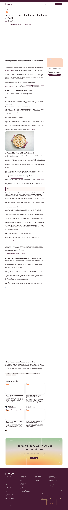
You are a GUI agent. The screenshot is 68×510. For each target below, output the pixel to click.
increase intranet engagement (17, 178)
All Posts (8, 9)
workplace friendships (39, 216)
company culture (8, 373)
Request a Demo (59, 4)
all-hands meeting (31, 129)
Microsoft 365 (14, 110)
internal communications (36, 373)
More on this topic (55, 21)
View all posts (61, 21)
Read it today (54, 74)
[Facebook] (6, 476)
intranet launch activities (39, 179)
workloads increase (9, 70)
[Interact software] (12, 474)
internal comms (28, 373)
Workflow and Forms (36, 119)
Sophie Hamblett (10, 406)
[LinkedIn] (9, 476)
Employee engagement (16, 373)
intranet (26, 101)
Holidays (22, 373)
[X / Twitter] (10, 476)
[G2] (12, 476)
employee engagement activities (32, 85)
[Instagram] (7, 476)
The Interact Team (11, 20)
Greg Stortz (29, 406)
